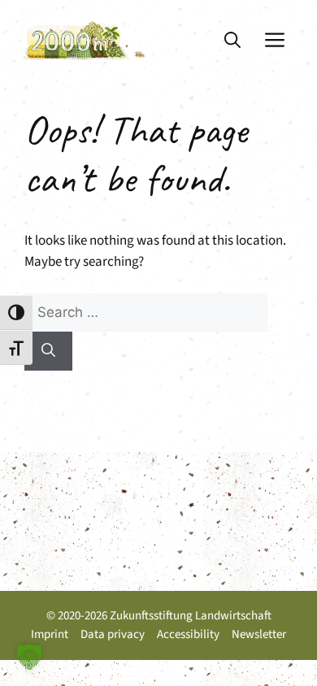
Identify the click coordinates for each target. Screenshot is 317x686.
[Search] (48, 351)
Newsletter (259, 634)
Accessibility (188, 634)
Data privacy (112, 634)
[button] (232, 40)
